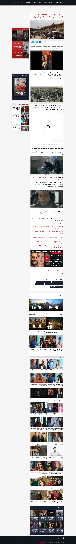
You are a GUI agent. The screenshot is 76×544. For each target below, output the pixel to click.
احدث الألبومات (24, 75)
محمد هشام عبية (53, 284)
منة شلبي (43, 281)
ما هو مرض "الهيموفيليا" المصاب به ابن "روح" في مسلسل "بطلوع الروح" (47, 237)
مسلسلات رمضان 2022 (40, 284)
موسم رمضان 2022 (59, 286)
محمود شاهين (60, 284)
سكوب (40, 2)
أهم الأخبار (24, 29)
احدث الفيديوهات (21, 104)
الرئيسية (50, 2)
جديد (45, 2)
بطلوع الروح (53, 286)
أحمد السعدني (60, 281)
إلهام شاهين (54, 281)
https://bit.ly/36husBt (53, 273)
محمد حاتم (38, 281)
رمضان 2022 (47, 284)
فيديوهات (28, 2)
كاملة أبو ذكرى (48, 281)
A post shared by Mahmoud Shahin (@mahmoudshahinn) (48, 144)
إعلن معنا (43, 542)
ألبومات (34, 2)
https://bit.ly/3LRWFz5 (50, 279)
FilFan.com (62, 542)
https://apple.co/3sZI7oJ (53, 276)
